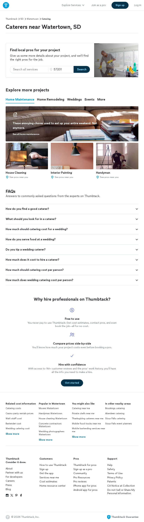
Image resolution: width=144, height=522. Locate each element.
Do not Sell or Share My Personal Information (121, 491)
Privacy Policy (115, 477)
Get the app (47, 473)
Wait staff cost (14, 418)
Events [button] (89, 99)
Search (81, 69)
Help (110, 465)
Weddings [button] (74, 99)
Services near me (49, 477)
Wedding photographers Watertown (51, 433)
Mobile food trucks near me (86, 423)
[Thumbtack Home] (6, 5)
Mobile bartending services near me (88, 430)
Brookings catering (115, 408)
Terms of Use (115, 473)
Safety (111, 469)
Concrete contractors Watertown (50, 425)
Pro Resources (81, 477)
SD (22, 19)
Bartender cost (13, 423)
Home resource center (53, 485)
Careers (10, 480)
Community (80, 473)
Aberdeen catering (114, 413)
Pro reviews (80, 481)
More (101, 99)
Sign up (44, 469)
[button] (72, 209)
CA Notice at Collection (121, 485)
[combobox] (29, 69)
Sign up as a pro (82, 469)
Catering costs (13, 408)
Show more (12, 433)
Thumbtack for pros (84, 465)
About (9, 468)
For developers (14, 476)
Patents (111, 481)
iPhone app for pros (84, 485)
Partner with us (14, 472)
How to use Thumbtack (53, 465)
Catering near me (81, 408)
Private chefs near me (83, 413)
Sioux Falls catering (115, 418)
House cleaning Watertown (53, 418)
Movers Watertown (49, 408)
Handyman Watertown (50, 413)
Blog (8, 489)
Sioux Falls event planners (118, 423)
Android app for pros (85, 489)
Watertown (32, 19)
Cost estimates (48, 481)
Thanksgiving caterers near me (87, 418)
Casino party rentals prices (19, 413)
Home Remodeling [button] (50, 99)
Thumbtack (11, 19)
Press (9, 485)
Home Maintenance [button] (20, 99)
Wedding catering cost (18, 428)
